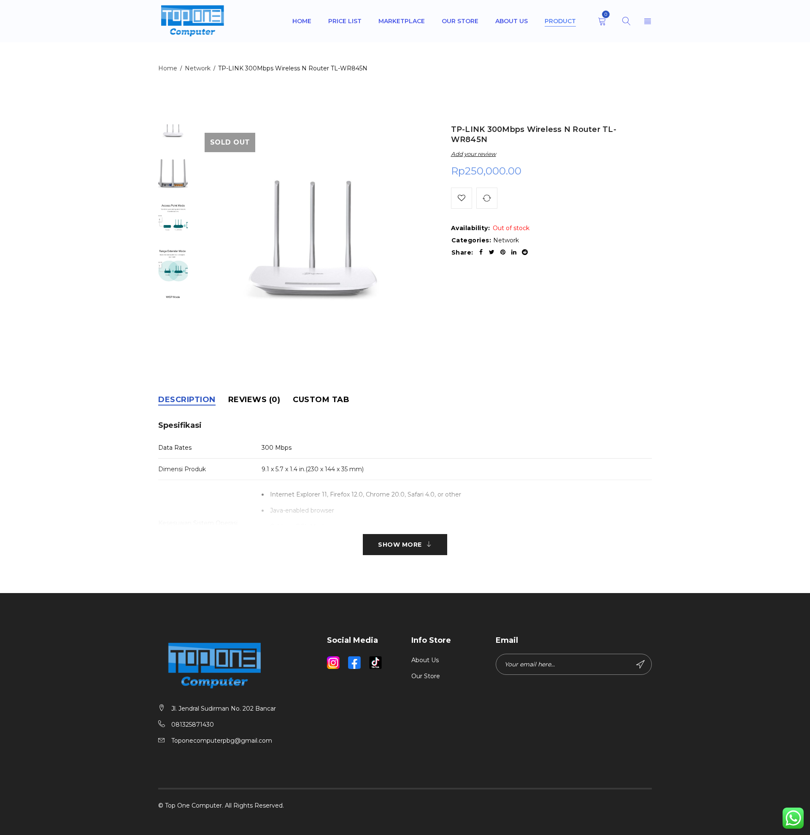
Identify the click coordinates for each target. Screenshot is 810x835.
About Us (425, 660)
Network (198, 68)
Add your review (473, 153)
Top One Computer (193, 805)
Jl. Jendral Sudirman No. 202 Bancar (223, 708)
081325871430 (192, 724)
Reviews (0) (254, 399)
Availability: (470, 228)
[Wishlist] (461, 198)
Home (167, 68)
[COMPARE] (486, 198)
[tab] (187, 399)
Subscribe (641, 664)
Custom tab (321, 399)
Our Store (425, 676)
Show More (400, 544)
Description (187, 399)
